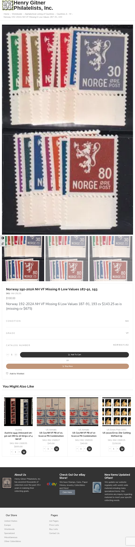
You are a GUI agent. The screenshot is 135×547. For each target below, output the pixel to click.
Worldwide (17, 14)
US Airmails (51, 429)
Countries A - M (64, 14)
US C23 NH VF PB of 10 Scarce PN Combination (84, 434)
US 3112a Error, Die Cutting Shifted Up (117, 434)
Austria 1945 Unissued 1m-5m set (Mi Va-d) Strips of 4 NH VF (18, 436)
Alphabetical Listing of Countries (39, 14)
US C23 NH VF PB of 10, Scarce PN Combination (51, 434)
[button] (23, 452)
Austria (18, 429)
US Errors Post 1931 (116, 429)
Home (6, 14)
